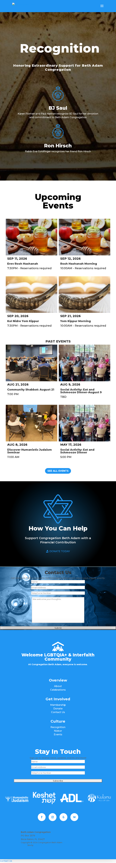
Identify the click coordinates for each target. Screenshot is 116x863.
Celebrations (58, 689)
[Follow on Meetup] (74, 817)
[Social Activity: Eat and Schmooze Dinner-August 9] (84, 363)
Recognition (57, 727)
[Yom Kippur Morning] (84, 294)
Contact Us (58, 712)
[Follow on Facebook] (42, 817)
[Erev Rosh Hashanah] (31, 237)
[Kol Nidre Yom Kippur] (31, 294)
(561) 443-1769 (31, 828)
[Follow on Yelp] (63, 817)
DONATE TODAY (59, 551)
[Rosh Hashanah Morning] (84, 237)
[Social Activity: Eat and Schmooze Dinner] (84, 423)
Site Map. (67, 842)
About (58, 686)
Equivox (37, 845)
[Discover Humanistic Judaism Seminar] (31, 423)
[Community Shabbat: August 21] (31, 363)
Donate (58, 708)
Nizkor (58, 730)
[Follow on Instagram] (52, 817)
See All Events (58, 470)
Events (58, 734)
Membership (58, 704)
